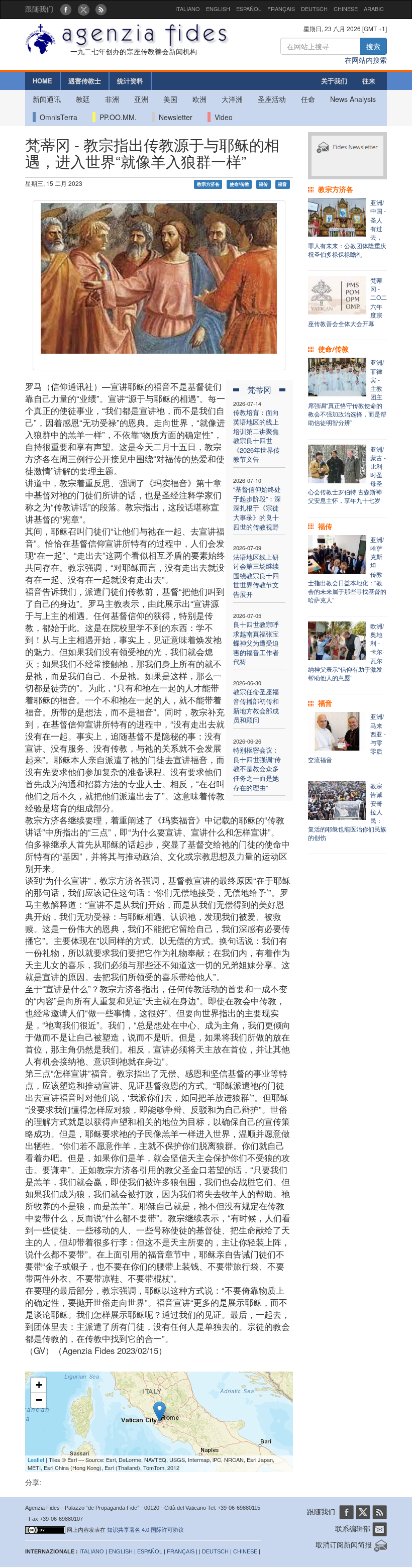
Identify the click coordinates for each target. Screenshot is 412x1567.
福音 (282, 184)
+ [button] (39, 1385)
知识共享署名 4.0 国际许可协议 (145, 1530)
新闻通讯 (47, 99)
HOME (42, 80)
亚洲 (141, 99)
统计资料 (130, 80)
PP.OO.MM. (116, 117)
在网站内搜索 (366, 60)
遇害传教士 (84, 80)
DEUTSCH (314, 9)
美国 (170, 99)
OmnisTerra (56, 117)
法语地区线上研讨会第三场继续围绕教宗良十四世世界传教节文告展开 (256, 575)
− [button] (39, 1400)
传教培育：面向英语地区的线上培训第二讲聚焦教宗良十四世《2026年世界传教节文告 (256, 435)
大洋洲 (232, 99)
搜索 (373, 46)
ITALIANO (187, 9)
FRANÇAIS (281, 9)
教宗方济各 (208, 184)
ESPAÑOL (248, 9)
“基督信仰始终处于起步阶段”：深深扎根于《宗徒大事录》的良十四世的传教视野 (257, 507)
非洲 (112, 99)
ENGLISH (218, 9)
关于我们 (334, 80)
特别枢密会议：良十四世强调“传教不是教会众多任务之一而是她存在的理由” (257, 768)
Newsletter (173, 117)
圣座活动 (272, 99)
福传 (263, 184)
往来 (368, 80)
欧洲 (199, 99)
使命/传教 (239, 184)
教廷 (83, 99)
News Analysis (353, 99)
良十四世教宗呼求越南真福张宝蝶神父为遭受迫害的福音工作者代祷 (256, 642)
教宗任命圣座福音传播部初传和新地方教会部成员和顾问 (256, 705)
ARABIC (374, 9)
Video (222, 117)
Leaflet (36, 1459)
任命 (308, 99)
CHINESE (346, 9)
